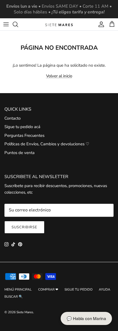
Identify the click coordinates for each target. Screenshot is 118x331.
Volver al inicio (59, 76)
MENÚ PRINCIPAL (18, 289)
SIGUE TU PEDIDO (78, 289)
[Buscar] (18, 24)
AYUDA (104, 289)
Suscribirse (24, 227)
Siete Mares (24, 312)
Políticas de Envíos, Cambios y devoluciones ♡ (46, 144)
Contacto (12, 118)
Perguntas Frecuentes (24, 135)
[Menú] (6, 24)
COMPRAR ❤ (48, 289)
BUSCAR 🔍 (13, 296)
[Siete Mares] (59, 24)
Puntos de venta (19, 152)
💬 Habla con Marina (86, 318)
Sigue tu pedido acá (22, 126)
